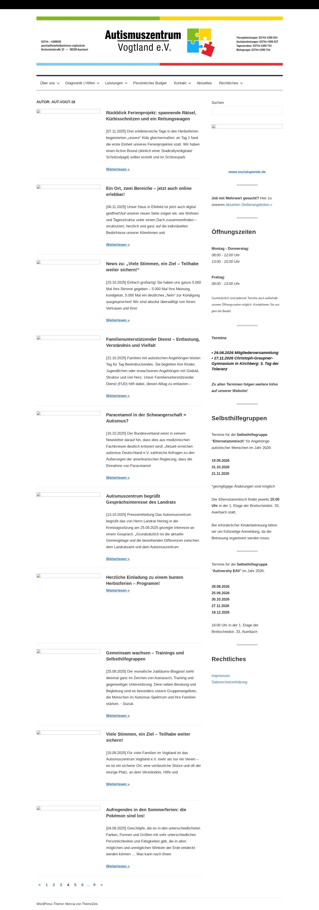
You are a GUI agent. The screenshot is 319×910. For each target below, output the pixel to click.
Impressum (221, 676)
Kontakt (180, 83)
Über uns (47, 83)
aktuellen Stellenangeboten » (249, 205)
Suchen (218, 103)
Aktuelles (204, 83)
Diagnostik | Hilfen (80, 83)
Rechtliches (228, 83)
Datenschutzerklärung (229, 682)
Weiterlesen (116, 169)
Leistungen (114, 83)
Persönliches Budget (150, 83)
